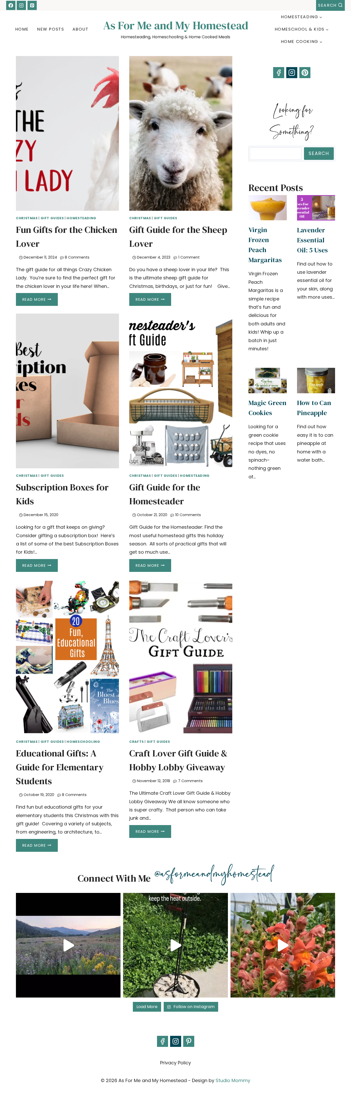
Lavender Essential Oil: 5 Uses (312, 240)
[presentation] (67, 133)
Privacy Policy (175, 1062)
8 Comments (77, 257)
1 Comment (189, 257)
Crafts (136, 741)
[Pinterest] (32, 5)
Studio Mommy (233, 1080)
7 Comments (190, 780)
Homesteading (81, 218)
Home (22, 29)
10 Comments (188, 514)
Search (319, 153)
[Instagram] (21, 5)
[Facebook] (10, 5)
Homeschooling (83, 741)
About (80, 29)
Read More (40, 300)
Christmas (27, 218)
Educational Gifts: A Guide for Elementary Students (60, 767)
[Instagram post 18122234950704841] (175, 945)
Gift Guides (52, 218)
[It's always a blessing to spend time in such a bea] (68, 945)
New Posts (50, 29)
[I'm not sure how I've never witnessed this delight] (282, 945)
